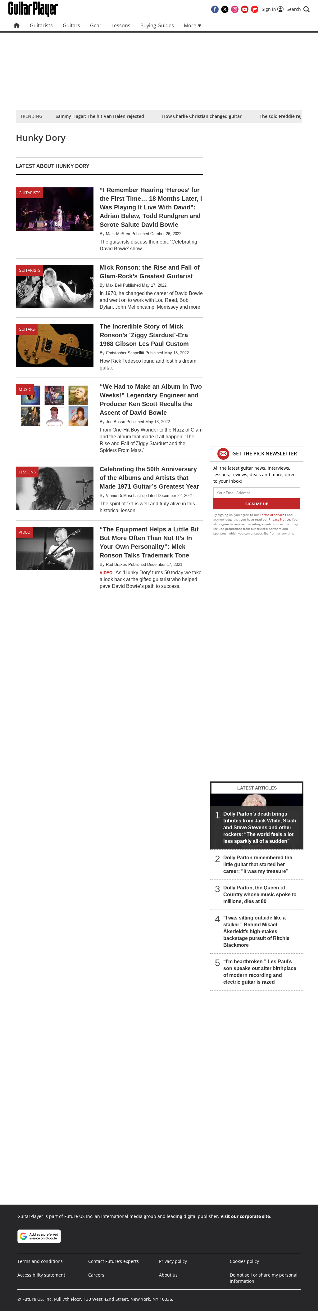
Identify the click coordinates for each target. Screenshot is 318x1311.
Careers (96, 1275)
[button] (298, 9)
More (191, 25)
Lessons (120, 25)
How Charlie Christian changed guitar (202, 116)
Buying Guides (157, 25)
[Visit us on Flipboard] (254, 9)
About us (168, 1275)
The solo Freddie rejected (286, 116)
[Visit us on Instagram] (234, 9)
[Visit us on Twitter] (225, 9)
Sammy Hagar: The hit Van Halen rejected (100, 116)
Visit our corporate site (245, 1216)
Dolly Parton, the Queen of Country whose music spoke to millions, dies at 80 (260, 894)
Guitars (71, 25)
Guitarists (41, 25)
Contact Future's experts (113, 1261)
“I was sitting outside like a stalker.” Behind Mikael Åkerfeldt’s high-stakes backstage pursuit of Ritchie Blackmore (256, 931)
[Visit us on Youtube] (244, 9)
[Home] (16, 25)
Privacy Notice (279, 519)
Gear (96, 25)
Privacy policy (173, 1261)
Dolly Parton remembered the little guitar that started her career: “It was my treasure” (257, 864)
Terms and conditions (40, 1261)
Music (25, 389)
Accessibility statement (41, 1275)
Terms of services (273, 514)
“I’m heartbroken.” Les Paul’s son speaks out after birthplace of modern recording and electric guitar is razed (259, 972)
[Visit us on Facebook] (215, 9)
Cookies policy (244, 1261)
